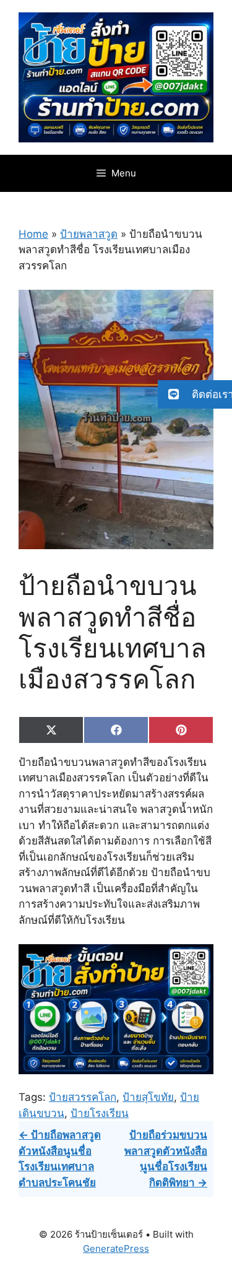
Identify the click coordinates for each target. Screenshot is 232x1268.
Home (33, 234)
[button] (195, 394)
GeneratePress (116, 1248)
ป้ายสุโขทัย (148, 1097)
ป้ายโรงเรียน (100, 1113)
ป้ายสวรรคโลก (82, 1097)
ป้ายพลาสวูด (89, 234)
